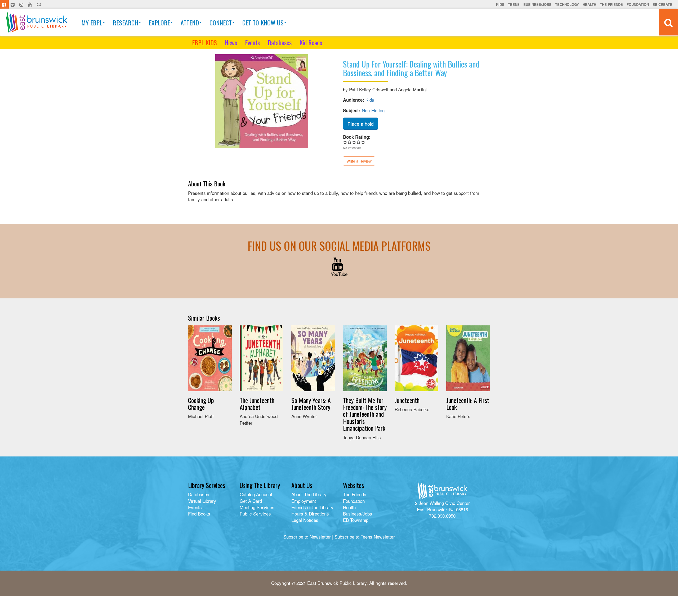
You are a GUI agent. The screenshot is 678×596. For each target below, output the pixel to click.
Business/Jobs (537, 4)
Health (589, 4)
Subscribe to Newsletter (307, 536)
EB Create (662, 4)
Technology (567, 4)
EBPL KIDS (204, 42)
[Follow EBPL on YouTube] (30, 4)
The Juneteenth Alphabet (257, 403)
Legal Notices (304, 520)
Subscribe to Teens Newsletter (364, 536)
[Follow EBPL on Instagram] (21, 4)
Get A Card (251, 501)
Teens (514, 4)
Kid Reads (311, 42)
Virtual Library (202, 501)
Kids (500, 4)
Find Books (199, 513)
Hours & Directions (310, 513)
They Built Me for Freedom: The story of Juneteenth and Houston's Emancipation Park (365, 414)
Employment (303, 501)
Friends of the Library (312, 507)
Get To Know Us (263, 22)
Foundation (638, 4)
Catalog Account (256, 494)
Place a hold (360, 123)
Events (252, 42)
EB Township (355, 520)
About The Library (309, 494)
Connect (220, 22)
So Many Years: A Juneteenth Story (311, 403)
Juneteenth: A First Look (467, 403)
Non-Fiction (373, 110)
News (231, 42)
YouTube (339, 274)
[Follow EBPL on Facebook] (4, 4)
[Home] (36, 22)
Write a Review (359, 161)
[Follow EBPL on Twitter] (13, 4)
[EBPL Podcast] (39, 4)
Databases (280, 42)
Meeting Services (257, 507)
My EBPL (91, 22)
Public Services (255, 513)
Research (125, 22)
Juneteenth (407, 400)
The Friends (611, 4)
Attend (190, 22)
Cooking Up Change (201, 403)
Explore (159, 22)
